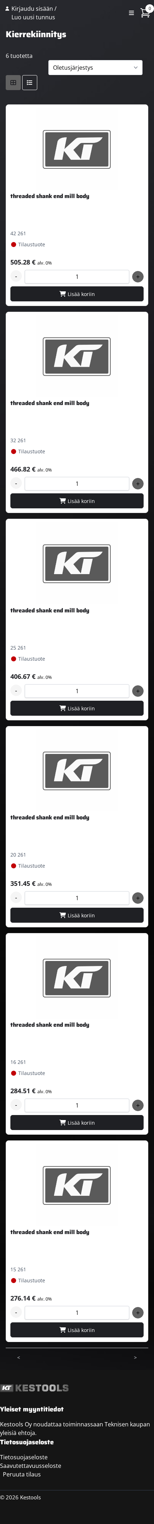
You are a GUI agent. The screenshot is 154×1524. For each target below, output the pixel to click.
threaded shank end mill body (49, 196)
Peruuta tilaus (22, 1474)
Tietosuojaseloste (24, 1457)
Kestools (91, 12)
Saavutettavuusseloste (30, 1466)
